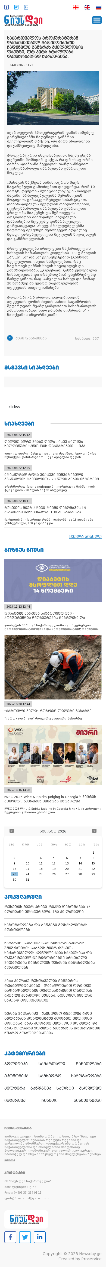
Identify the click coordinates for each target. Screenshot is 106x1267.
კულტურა (14, 1088)
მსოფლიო (90, 1088)
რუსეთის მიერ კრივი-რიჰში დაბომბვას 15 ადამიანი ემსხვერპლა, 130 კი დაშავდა (47, 909)
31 (27, 879)
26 (53, 874)
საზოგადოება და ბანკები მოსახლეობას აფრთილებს (46, 927)
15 (93, 863)
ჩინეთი (50, 1100)
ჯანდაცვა (40, 1088)
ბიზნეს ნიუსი (88, 1100)
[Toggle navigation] (97, 20)
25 (40, 874)
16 (14, 868)
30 (14, 879)
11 (40, 863)
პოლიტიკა (16, 1064)
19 (53, 868)
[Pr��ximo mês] (94, 831)
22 (93, 868)
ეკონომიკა (16, 1076)
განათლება (89, 1064)
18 (40, 868)
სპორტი (65, 1088)
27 (66, 874)
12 (53, 863)
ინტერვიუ (15, 1100)
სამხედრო (50, 1076)
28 (80, 874)
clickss (14, 407)
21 (80, 868)
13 (66, 863)
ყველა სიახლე (85, 536)
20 (66, 868)
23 (14, 874)
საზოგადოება (86, 1076)
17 (27, 868)
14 (80, 863)
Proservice (91, 1259)
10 (27, 863)
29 (93, 874)
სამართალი (52, 1064)
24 (27, 874)
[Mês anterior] (11, 831)
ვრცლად (9, 1160)
